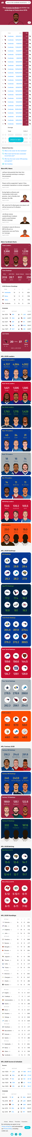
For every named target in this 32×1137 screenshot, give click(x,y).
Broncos (7, 974)
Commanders (9, 1000)
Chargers (7, 977)
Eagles (7, 993)
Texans (7, 960)
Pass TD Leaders (7, 431)
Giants (7, 1004)
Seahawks (8, 292)
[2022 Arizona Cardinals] (5, 116)
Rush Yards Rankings (8, 649)
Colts (6, 964)
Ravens (7, 943)
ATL (13, 1112)
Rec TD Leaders (7, 478)
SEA (13, 318)
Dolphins (7, 930)
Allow (27, 1127)
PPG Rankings (6, 554)
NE (13, 1079)
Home (6, 1122)
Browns (7, 950)
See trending (8, 164)
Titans (7, 967)
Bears (6, 1010)
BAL (13, 1108)
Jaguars (7, 956)
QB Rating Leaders (8, 501)
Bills (6, 926)
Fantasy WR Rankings (9, 774)
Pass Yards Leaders (8, 360)
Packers (7, 1013)
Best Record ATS (7, 850)
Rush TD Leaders (7, 454)
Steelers (7, 939)
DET (13, 329)
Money (11, 1122)
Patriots (7, 922)
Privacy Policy (8, 1128)
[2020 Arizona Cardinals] (5, 109)
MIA (24, 1071)
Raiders (7, 984)
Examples (24, 1122)
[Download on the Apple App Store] (12, 1134)
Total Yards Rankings (8, 618)
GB (24, 1086)
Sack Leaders (6, 525)
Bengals (7, 947)
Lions (6, 1021)
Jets (6, 933)
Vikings (7, 1017)
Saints (6, 1038)
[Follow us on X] (20, 1134)
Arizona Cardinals (12, 8)
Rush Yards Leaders (8, 383)
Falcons (7, 1034)
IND (24, 1108)
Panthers (7, 1027)
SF (24, 322)
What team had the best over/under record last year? (15, 155)
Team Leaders (6, 245)
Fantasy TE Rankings (8, 797)
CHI (13, 1104)
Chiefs (6, 981)
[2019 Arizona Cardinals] (5, 83)
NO (24, 1079)
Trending (17, 1122)
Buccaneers (8, 1030)
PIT (24, 1112)
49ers (6, 300)
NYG (24, 325)
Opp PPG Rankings (8, 586)
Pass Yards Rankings (8, 681)
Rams (6, 296)
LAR (24, 1101)
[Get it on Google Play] (16, 1134)
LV (24, 1082)
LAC (24, 314)
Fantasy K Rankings (8, 821)
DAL (13, 1075)
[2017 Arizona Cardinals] (5, 36)
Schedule (5, 308)
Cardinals (6, 344)
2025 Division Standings (9, 286)
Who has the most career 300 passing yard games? (16, 160)
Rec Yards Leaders (8, 407)
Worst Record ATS (8, 882)
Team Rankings (7, 270)
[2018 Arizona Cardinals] (5, 58)
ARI (13, 314)
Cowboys (7, 996)
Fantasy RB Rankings (8, 750)
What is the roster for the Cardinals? (16, 151)
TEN (13, 1082)
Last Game (5, 334)
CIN (13, 1086)
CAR (24, 1075)
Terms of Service (6, 1126)
